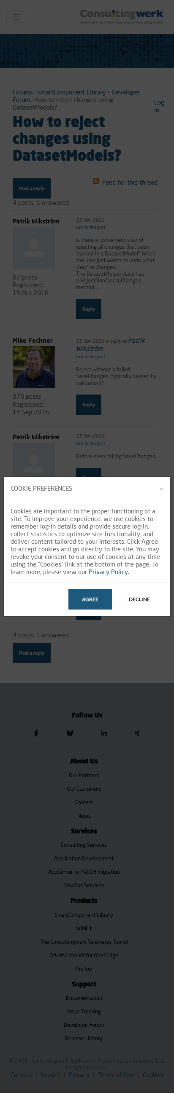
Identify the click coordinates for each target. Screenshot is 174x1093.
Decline (139, 599)
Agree (90, 599)
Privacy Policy (108, 571)
